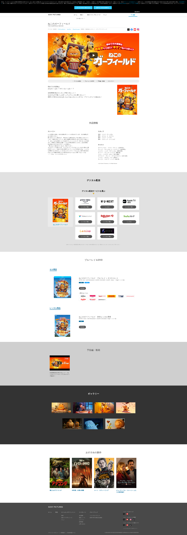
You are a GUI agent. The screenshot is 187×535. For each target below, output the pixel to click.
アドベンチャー (61, 29)
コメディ (69, 29)
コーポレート (79, 18)
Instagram (138, 30)
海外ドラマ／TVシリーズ (93, 15)
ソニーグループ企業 (133, 3)
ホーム (75, 15)
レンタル (107, 207)
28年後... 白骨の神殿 (78, 490)
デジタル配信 (77, 81)
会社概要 (81, 515)
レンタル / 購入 (85, 207)
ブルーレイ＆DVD (89, 81)
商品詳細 (82, 288)
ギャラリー (111, 81)
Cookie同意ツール (71, 532)
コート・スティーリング (101, 490)
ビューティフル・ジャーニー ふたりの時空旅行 (126, 491)
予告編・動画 (101, 81)
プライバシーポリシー (53, 532)
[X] (124, 519)
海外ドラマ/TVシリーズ (66, 517)
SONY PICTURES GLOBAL (96, 517)
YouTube (135, 30)
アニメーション (76, 29)
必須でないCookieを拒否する (102, 7)
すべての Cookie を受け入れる (83, 7)
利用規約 (63, 532)
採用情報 (81, 521)
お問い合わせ (82, 524)
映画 (81, 15)
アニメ (105, 15)
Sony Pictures (123, 3)
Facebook (132, 30)
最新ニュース (82, 517)
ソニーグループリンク (95, 515)
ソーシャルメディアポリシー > (130, 528)
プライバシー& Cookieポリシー (130, 2)
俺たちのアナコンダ (56, 490)
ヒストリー (81, 519)
